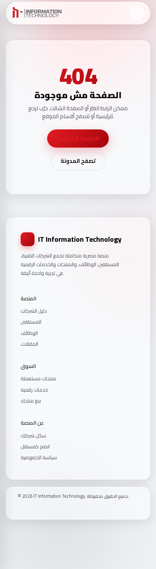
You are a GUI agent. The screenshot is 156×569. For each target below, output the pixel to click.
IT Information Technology (80, 239)
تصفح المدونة (78, 161)
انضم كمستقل (35, 446)
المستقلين (31, 321)
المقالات (29, 344)
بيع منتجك (31, 400)
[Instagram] (29, 508)
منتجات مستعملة (38, 378)
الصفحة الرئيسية (78, 138)
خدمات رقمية (34, 389)
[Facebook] (20, 508)
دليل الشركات (34, 311)
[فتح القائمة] (137, 13)
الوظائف (29, 333)
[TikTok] (39, 508)
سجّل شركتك (33, 435)
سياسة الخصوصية (39, 457)
